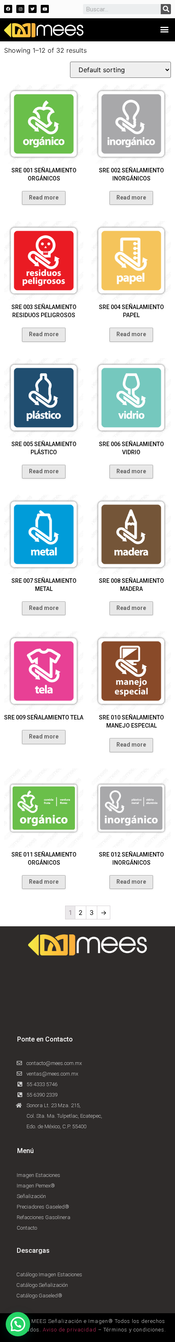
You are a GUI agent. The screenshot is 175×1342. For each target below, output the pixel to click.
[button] (164, 29)
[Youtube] (45, 9)
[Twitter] (32, 9)
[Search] (166, 9)
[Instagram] (20, 9)
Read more (44, 197)
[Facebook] (8, 9)
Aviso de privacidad (69, 1330)
